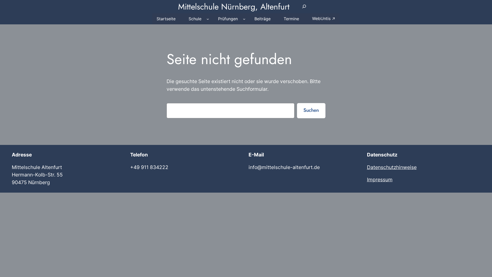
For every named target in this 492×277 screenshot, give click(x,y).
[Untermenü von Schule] (208, 19)
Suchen (311, 110)
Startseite (166, 18)
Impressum (380, 179)
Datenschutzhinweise (392, 167)
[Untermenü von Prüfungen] (244, 19)
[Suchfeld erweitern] (304, 6)
